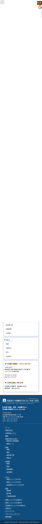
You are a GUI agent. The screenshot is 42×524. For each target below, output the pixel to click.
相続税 (9, 490)
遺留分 (9, 458)
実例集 (7, 461)
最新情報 (8, 517)
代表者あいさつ (10, 433)
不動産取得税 (11, 496)
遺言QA (14, 482)
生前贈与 (9, 333)
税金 (6, 488)
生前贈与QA (15, 485)
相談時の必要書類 (13, 441)
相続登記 (9, 348)
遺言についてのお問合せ (13, 502)
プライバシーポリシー (13, 514)
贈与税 (9, 493)
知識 (6, 447)
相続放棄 (9, 329)
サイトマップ (9, 511)
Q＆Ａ (7, 477)
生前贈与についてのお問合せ (15, 505)
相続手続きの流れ (11, 439)
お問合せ (8, 508)
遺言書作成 (9, 325)
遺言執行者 (10, 455)
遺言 (7, 352)
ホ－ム (7, 427)
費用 (6, 436)
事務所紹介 (9, 430)
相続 (7, 344)
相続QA (14, 479)
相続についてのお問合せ (13, 500)
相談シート (10, 444)
